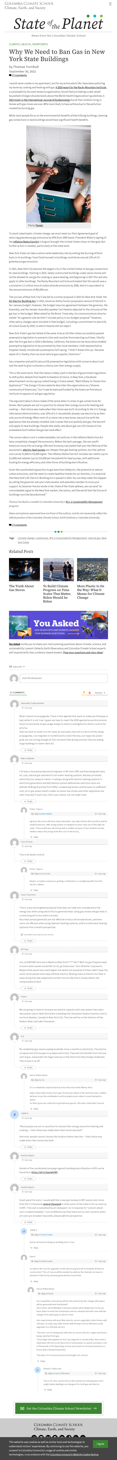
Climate (14, 44)
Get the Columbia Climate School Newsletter (59, 1408)
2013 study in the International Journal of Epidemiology (39, 100)
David (50, 1293)
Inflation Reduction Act (26, 242)
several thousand (52, 1204)
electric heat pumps (34, 450)
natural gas (94, 538)
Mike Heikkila (46, 814)
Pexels (39, 225)
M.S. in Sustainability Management (84, 502)
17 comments (19, 75)
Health (26, 44)
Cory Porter (45, 873)
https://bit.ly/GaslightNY (44, 1172)
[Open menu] (110, 4)
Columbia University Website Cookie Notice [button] (74, 1454)
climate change (26, 538)
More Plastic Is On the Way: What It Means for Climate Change (91, 592)
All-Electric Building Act (22, 301)
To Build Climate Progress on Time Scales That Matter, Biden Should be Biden (57, 593)
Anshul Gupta (46, 1234)
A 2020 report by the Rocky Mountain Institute (81, 87)
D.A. (43, 1080)
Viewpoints (40, 44)
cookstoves (42, 538)
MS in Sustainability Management (68, 538)
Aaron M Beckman (62, 1373)
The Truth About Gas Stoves (21, 588)
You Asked (14, 644)
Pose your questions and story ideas (83, 652)
